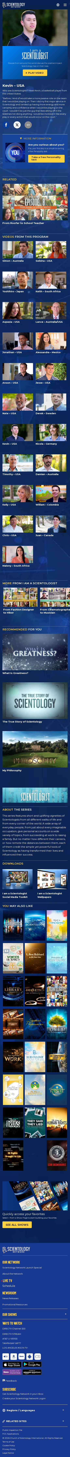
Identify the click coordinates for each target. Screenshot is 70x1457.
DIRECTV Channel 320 (13, 1328)
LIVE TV (7, 1280)
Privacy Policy (9, 1449)
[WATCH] (57, 958)
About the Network (12, 1273)
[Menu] (65, 5)
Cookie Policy (8, 1445)
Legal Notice (8, 1453)
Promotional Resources (14, 1304)
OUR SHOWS (9, 1314)
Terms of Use (8, 1441)
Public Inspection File (12, 1430)
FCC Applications (10, 1434)
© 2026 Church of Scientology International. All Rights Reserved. (32, 1438)
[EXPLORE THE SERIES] (13, 925)
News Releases (10, 1298)
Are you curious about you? (46, 144)
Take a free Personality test (46, 158)
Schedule (8, 1285)
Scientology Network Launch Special (22, 1267)
